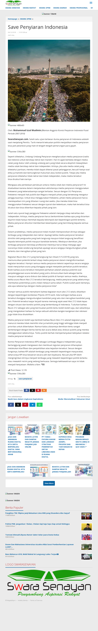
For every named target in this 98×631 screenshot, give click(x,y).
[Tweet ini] (18, 405)
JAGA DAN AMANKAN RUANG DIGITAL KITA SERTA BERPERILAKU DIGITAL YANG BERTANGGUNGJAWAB (16, 472)
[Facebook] (26, 390)
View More (49, 483)
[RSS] (44, 390)
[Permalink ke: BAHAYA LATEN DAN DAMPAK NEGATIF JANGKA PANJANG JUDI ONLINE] (32, 429)
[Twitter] (32, 390)
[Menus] (91, 2)
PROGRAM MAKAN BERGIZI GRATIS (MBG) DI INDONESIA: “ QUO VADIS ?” (82, 442)
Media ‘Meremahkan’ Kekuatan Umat (74, 397)
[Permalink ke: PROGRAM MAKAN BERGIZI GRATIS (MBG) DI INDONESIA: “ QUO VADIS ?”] (83, 429)
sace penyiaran (25, 379)
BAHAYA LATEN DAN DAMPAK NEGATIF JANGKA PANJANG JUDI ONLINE (32, 442)
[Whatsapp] (40, 405)
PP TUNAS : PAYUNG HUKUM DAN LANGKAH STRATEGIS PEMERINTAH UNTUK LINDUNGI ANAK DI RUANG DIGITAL (48, 447)
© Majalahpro (10, 600)
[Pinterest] (38, 390)
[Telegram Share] (32, 405)
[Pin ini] (25, 405)
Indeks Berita (23, 600)
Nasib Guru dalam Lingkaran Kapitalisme (25, 397)
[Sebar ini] (11, 405)
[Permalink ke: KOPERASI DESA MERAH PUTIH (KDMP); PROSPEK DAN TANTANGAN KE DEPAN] (66, 429)
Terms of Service (36, 600)
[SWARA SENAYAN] (13, 3)
